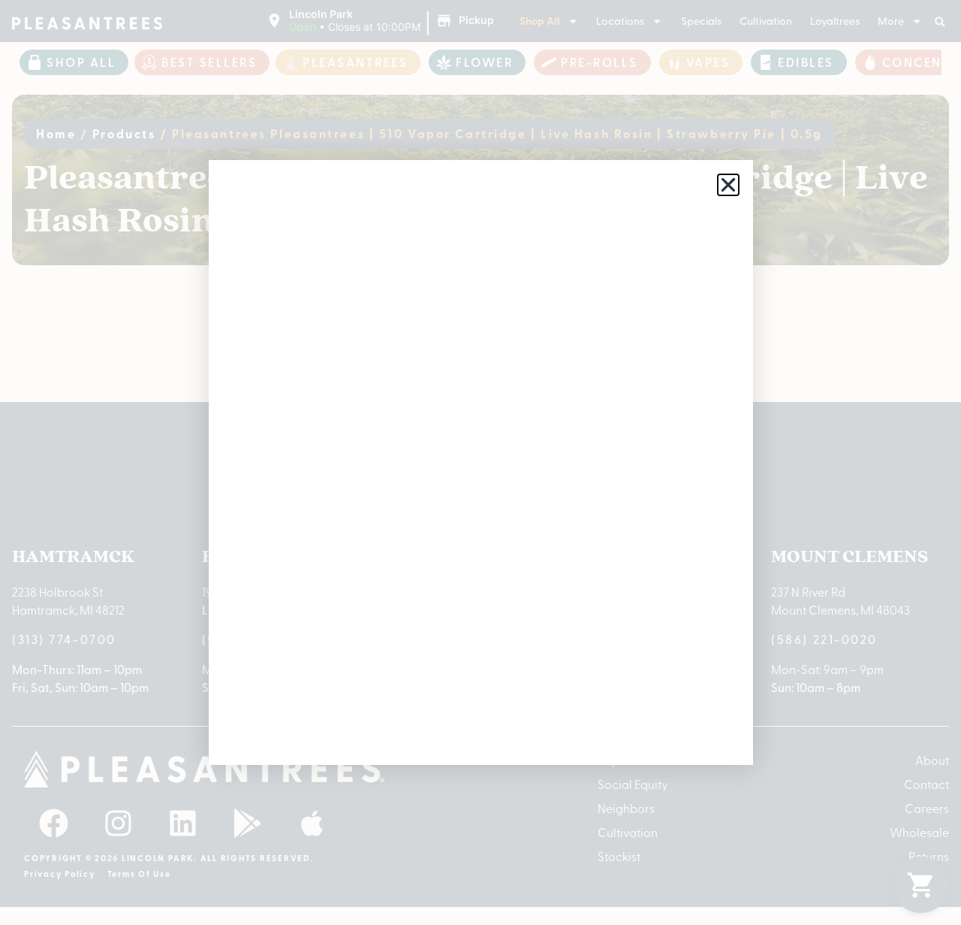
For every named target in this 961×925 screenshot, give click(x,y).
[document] (480, 462)
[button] (728, 185)
